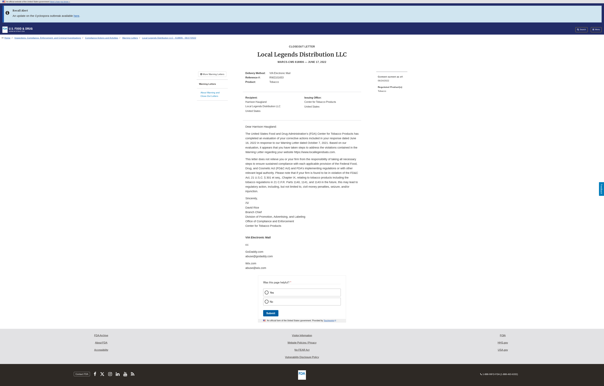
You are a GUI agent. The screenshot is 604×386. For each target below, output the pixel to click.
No (271, 301)
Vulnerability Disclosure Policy (302, 357)
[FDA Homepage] (17, 29)
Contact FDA (82, 374)
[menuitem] (391, 79)
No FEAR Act (301, 350)
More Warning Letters (213, 74)
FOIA (503, 335)
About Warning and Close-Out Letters (210, 94)
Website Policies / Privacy (302, 342)
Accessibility (101, 350)
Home (7, 38)
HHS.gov (503, 342)
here (76, 15)
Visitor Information (302, 335)
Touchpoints (329, 321)
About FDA (101, 342)
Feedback (601, 189)
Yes (272, 292)
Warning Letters (130, 38)
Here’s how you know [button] (59, 2)
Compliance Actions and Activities (101, 38)
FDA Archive (101, 335)
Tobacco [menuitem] (382, 91)
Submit (270, 313)
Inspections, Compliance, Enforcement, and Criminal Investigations (47, 38)
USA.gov (503, 350)
